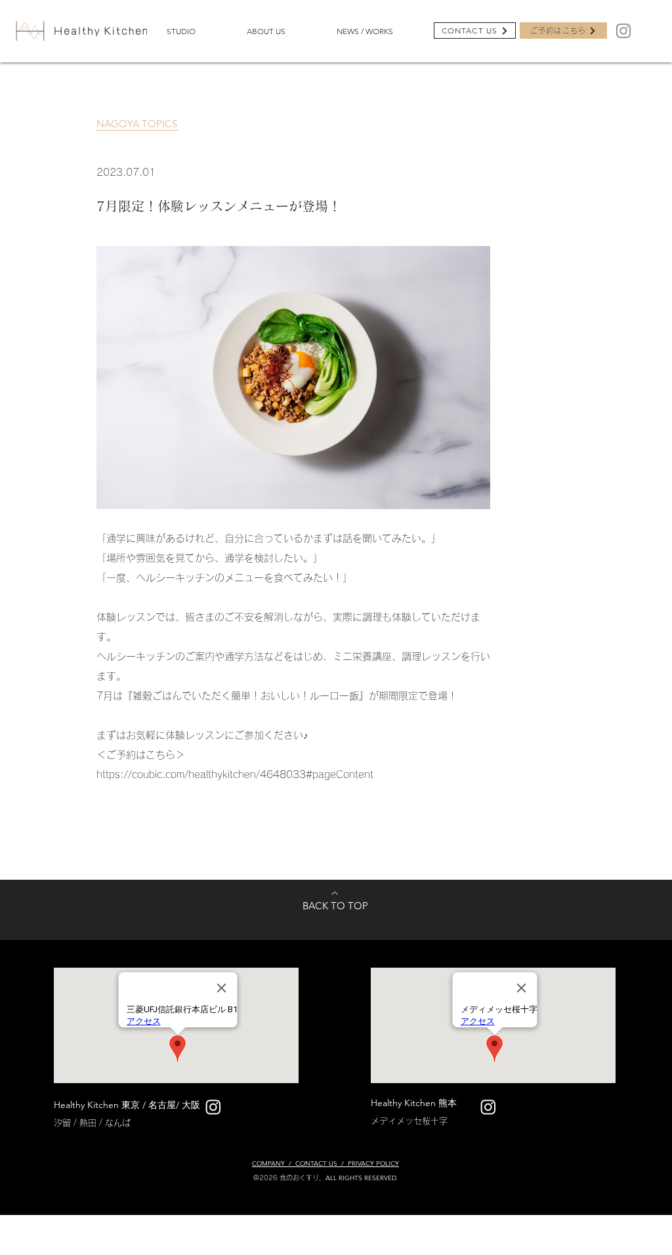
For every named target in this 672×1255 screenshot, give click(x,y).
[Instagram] (623, 31)
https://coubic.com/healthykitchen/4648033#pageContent (234, 774)
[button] (196, 31)
